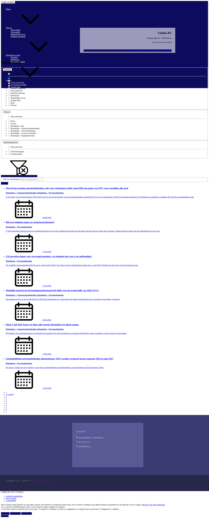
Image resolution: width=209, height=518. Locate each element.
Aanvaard (5, 513)
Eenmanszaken (16, 154)
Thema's (7, 112)
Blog (12, 103)
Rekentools (15, 60)
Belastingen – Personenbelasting (22, 131)
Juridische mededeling (14, 496)
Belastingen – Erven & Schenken (23, 133)
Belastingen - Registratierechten (22, 136)
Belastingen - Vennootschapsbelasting (24, 128)
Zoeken (4, 183)
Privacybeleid (11, 498)
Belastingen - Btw (17, 126)
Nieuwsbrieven (16, 91)
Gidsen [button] (9, 80)
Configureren (15, 513)
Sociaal (13, 124)
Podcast (13, 105)
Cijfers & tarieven (17, 86)
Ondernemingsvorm (11, 142)
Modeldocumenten (17, 93)
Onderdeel (7, 69)
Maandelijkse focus (17, 98)
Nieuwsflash (15, 79)
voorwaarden (47, 481)
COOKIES (5, 516)
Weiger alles (26, 513)
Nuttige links (15, 100)
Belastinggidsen (16, 83)
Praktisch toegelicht (18, 88)
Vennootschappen (17, 152)
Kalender (14, 81)
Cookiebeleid (11, 501)
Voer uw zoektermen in (12, 179)
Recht (12, 121)
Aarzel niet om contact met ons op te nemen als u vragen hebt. (148, 50)
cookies (35, 481)
